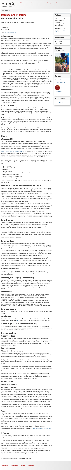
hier (17, 320)
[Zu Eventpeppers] (57, 87)
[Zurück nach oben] (68, 467)
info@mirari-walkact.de (10, 32)
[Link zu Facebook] (60, 102)
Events (58, 3)
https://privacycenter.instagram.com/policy (11, 453)
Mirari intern (31, 465)
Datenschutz (14, 465)
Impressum (5, 465)
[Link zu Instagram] (63, 102)
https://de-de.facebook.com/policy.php (41, 428)
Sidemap (22, 465)
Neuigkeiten (50, 3)
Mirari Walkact (24, 3)
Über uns (42, 3)
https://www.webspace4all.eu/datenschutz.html (13, 151)
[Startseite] (2, 10)
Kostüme (33, 3)
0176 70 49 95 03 (61, 82)
